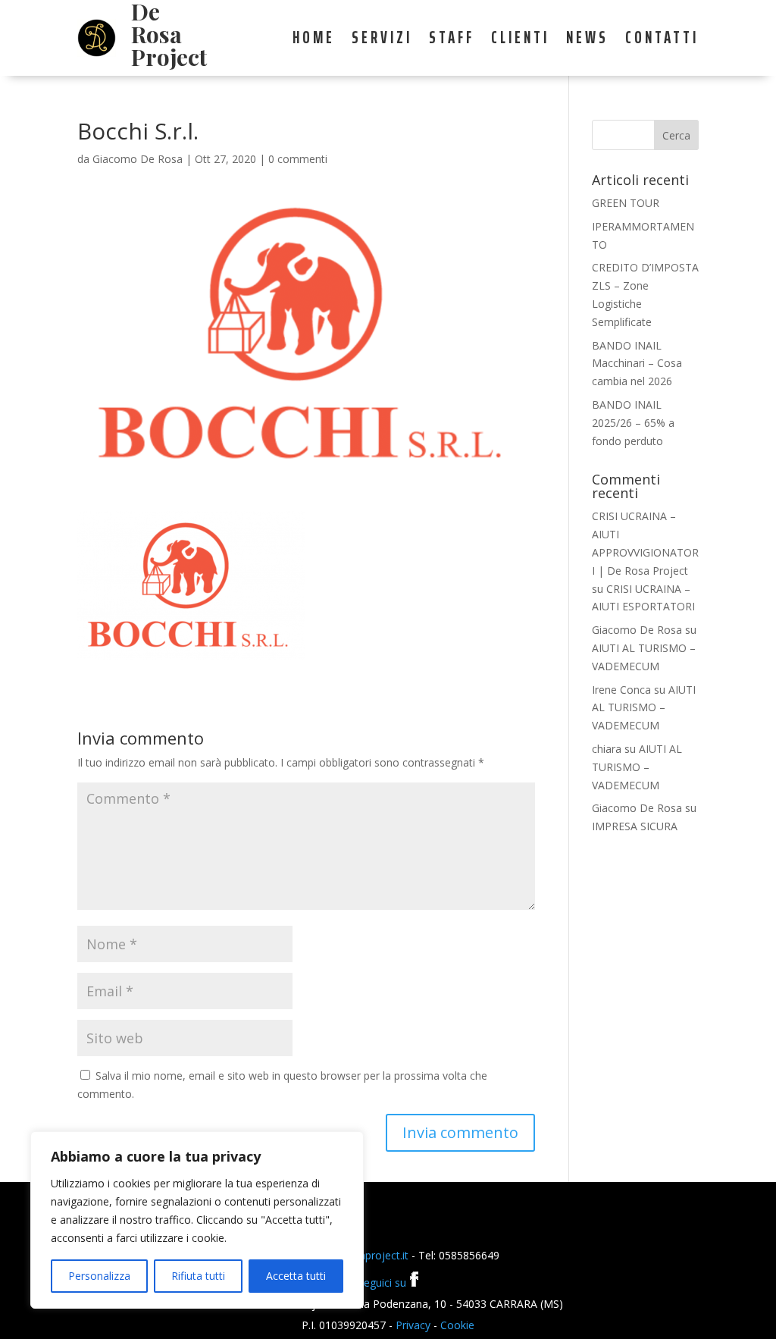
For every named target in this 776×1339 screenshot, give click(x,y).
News (587, 41)
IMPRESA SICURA (634, 826)
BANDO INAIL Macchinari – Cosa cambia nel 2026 (637, 363)
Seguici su (383, 1282)
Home (314, 41)
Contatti (662, 41)
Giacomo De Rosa (137, 159)
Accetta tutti (296, 1275)
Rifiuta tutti (198, 1275)
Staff (451, 41)
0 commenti (297, 159)
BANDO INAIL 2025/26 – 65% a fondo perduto (633, 422)
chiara (606, 749)
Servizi (382, 41)
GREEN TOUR (625, 203)
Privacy (413, 1325)
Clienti (520, 41)
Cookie (457, 1325)
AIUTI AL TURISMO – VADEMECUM (644, 707)
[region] (197, 1220)
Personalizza (99, 1275)
